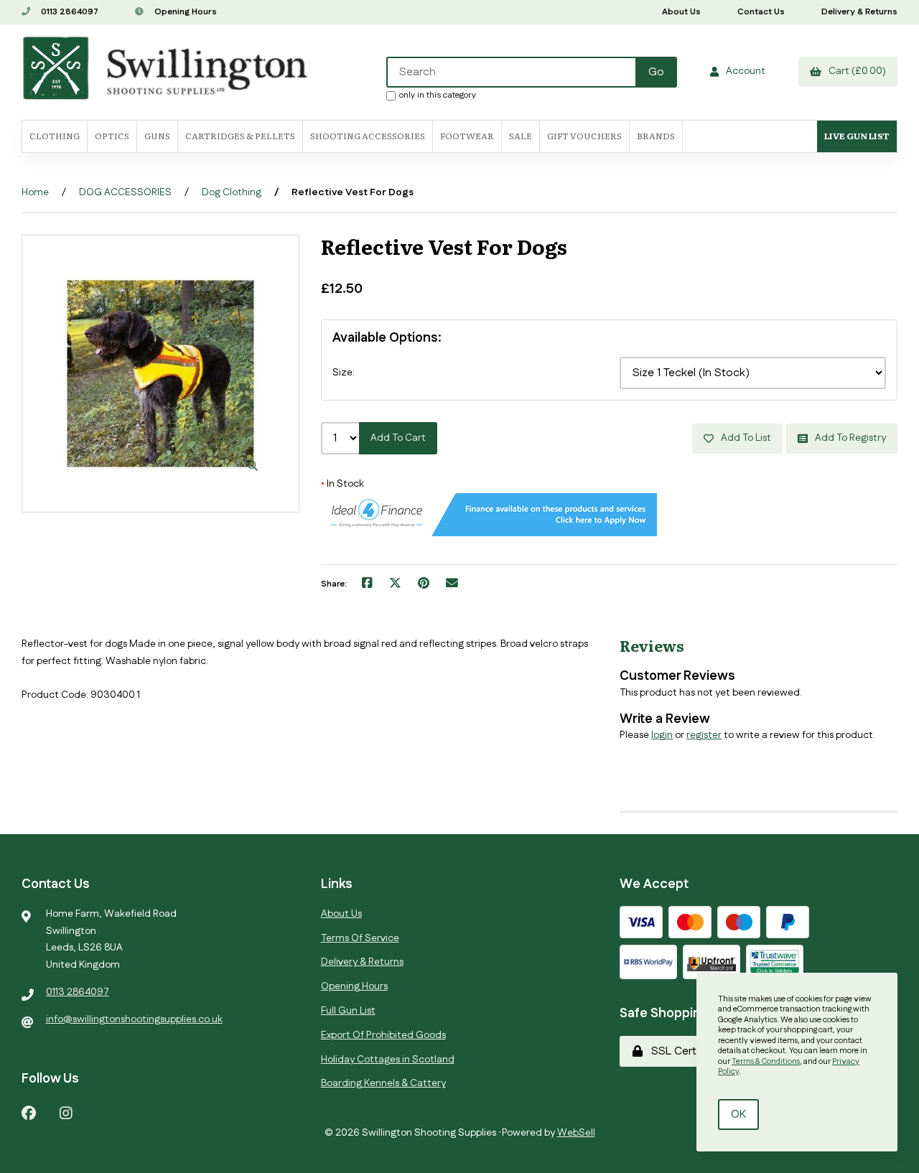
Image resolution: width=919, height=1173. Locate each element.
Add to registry (848, 438)
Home (35, 192)
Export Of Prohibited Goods (383, 1035)
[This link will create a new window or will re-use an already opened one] (367, 584)
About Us (681, 12)
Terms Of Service (360, 938)
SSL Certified (681, 1051)
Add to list (744, 438)
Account (743, 71)
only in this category (437, 95)
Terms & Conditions (766, 1061)
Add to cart (398, 438)
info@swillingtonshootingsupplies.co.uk (134, 1019)
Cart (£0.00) (855, 71)
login (662, 735)
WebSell (576, 1133)
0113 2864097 (68, 12)
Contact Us (761, 12)
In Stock (342, 484)
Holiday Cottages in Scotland (387, 1059)
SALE (520, 135)
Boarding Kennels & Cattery (383, 1083)
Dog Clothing (231, 192)
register (704, 735)
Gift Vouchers (584, 135)
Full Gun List (348, 1011)
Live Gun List (857, 135)
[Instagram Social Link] (66, 1112)
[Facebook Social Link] (29, 1112)
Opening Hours (184, 12)
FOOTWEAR (467, 135)
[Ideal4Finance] (489, 533)
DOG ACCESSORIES (125, 192)
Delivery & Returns (859, 12)
